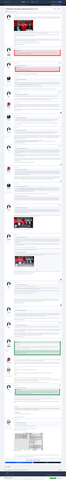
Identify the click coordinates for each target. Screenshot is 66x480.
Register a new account (19, 462)
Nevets (7, 11)
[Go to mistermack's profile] (9, 104)
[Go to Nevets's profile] (5, 11)
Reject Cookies (59, 478)
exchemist (9, 132)
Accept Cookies (53, 478)
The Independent (17, 412)
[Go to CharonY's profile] (9, 50)
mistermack (24, 148)
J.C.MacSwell (9, 81)
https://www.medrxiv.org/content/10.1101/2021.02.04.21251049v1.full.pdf (26, 141)
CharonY (9, 52)
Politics (16, 11)
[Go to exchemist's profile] (9, 129)
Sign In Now (47, 462)
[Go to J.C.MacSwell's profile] (9, 78)
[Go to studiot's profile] (9, 369)
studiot (9, 372)
